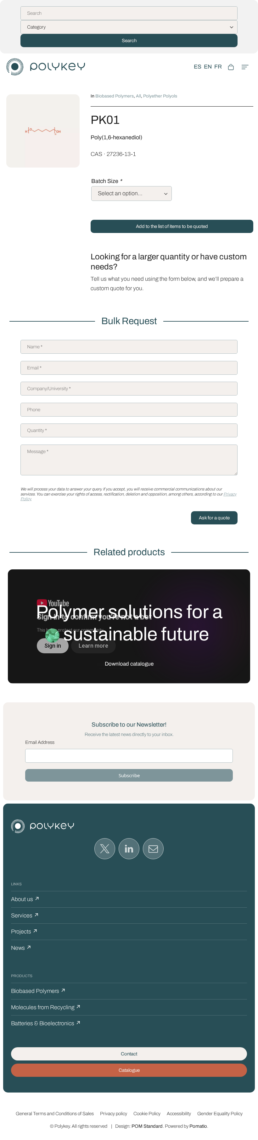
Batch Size (106, 181)
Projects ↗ (24, 931)
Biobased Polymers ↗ (38, 991)
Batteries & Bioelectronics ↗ (46, 1023)
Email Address (39, 742)
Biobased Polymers (114, 96)
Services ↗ (25, 915)
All (138, 96)
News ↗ (21, 948)
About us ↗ (25, 899)
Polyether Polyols (160, 96)
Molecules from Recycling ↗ (46, 1007)
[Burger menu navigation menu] (245, 66)
